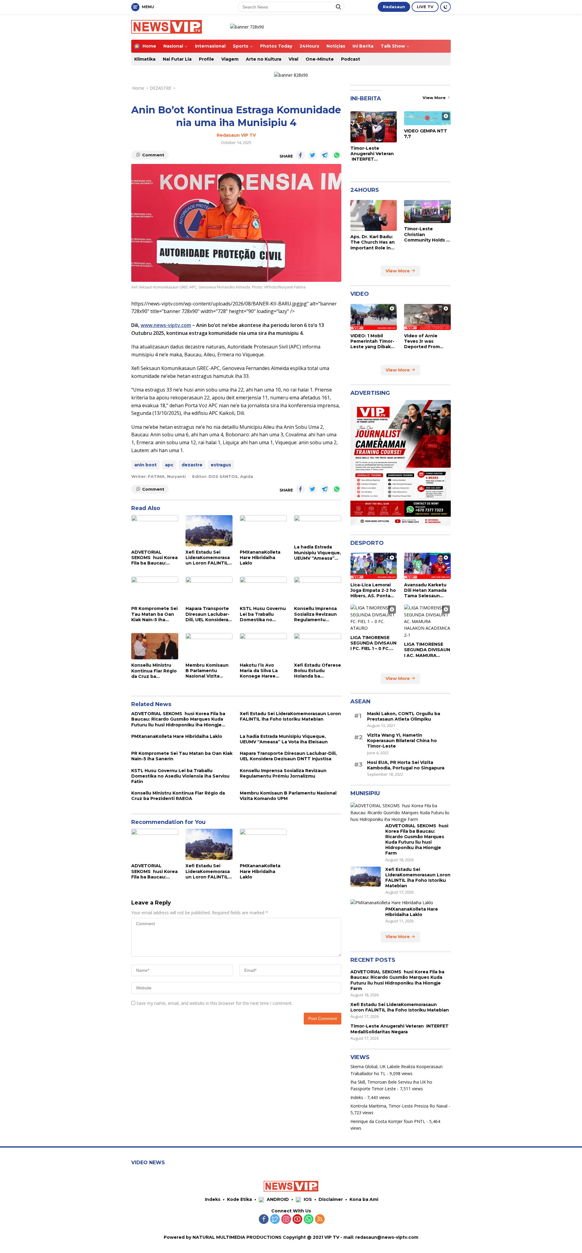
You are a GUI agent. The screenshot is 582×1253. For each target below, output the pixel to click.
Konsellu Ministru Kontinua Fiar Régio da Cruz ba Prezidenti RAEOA (154, 670)
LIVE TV (425, 6)
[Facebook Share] (300, 155)
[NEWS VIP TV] (166, 26)
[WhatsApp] (308, 1219)
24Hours (309, 46)
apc (169, 465)
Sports (240, 46)
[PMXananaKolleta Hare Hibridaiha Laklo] (263, 530)
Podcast (350, 59)
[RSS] (320, 1219)
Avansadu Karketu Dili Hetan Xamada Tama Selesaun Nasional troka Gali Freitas (425, 590)
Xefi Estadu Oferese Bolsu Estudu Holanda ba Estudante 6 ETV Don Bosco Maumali (317, 670)
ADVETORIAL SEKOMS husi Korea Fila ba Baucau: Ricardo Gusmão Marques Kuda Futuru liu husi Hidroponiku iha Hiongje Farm (154, 557)
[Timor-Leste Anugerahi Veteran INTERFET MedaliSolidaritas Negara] (373, 126)
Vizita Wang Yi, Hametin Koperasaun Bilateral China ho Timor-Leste (402, 740)
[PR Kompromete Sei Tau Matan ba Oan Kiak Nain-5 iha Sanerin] (154, 590)
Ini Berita (363, 46)
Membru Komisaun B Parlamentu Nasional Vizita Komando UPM (207, 670)
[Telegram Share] (324, 155)
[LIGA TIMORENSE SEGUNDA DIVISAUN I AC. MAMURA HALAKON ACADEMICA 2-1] (427, 621)
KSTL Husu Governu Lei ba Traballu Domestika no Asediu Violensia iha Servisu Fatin (263, 614)
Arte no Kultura (263, 59)
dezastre (192, 465)
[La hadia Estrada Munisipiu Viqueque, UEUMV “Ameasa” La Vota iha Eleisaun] (317, 528)
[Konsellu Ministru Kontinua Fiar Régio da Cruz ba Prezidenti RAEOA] (154, 646)
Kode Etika (239, 1199)
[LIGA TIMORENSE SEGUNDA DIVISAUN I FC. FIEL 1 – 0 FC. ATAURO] (373, 618)
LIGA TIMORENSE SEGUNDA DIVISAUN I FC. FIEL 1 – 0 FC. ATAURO (373, 643)
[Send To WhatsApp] (336, 155)
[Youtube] (297, 1219)
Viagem (230, 59)
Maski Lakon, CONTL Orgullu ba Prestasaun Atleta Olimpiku (403, 716)
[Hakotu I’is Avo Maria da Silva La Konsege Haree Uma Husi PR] (263, 646)
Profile (206, 59)
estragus (221, 465)
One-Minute (320, 59)
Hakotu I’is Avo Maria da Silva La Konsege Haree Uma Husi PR (259, 670)
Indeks (356, 1097)
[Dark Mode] (445, 7)
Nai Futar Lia (177, 59)
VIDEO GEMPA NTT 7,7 (425, 133)
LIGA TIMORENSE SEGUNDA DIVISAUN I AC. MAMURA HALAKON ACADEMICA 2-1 (427, 649)
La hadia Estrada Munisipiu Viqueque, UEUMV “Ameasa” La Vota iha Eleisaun (317, 552)
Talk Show (393, 46)
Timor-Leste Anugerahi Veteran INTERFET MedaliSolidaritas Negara (372, 153)
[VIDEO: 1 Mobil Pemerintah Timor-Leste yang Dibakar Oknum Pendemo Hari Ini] (373, 317)
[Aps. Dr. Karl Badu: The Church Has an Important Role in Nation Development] (373, 215)
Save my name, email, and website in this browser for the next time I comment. (214, 1003)
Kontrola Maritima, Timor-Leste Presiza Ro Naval (398, 1106)
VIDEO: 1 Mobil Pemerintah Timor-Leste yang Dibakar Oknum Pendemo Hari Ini (372, 341)
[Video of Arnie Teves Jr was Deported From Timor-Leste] (427, 317)
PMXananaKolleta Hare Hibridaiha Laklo (260, 557)
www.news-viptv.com (166, 325)
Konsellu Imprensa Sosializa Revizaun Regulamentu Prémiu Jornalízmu (315, 614)
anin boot (145, 465)
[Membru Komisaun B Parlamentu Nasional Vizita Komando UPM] (209, 646)
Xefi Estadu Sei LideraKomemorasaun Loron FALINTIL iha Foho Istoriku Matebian (208, 557)
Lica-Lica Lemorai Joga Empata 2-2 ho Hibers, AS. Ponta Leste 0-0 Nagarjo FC (373, 590)
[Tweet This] (312, 155)
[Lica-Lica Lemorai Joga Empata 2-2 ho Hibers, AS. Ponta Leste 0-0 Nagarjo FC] (373, 566)
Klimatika (145, 59)
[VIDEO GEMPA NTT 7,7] (427, 118)
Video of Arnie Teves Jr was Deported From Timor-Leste (422, 341)
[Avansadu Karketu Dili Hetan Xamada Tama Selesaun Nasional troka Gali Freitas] (427, 566)
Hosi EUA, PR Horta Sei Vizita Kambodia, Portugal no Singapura (405, 765)
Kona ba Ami (364, 1199)
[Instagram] (286, 1219)
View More (435, 97)
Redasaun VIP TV (236, 135)
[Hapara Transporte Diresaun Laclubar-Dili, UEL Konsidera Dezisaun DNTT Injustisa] (209, 590)
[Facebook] (264, 1219)
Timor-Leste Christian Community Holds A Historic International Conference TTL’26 (427, 234)
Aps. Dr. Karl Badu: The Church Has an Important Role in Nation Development (372, 242)
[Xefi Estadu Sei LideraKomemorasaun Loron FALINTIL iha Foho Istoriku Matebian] (209, 530)
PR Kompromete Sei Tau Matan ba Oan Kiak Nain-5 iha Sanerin (154, 614)
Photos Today (276, 46)
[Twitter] (275, 1219)
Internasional (210, 46)
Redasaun (394, 6)
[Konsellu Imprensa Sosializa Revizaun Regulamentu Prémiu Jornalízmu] (317, 590)
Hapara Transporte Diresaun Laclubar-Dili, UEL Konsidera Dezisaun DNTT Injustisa (207, 614)
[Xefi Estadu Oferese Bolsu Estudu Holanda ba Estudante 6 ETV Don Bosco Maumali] (317, 646)
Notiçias (335, 46)
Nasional (173, 46)
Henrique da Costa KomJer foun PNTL (387, 1121)
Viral (293, 59)
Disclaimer (331, 1199)
